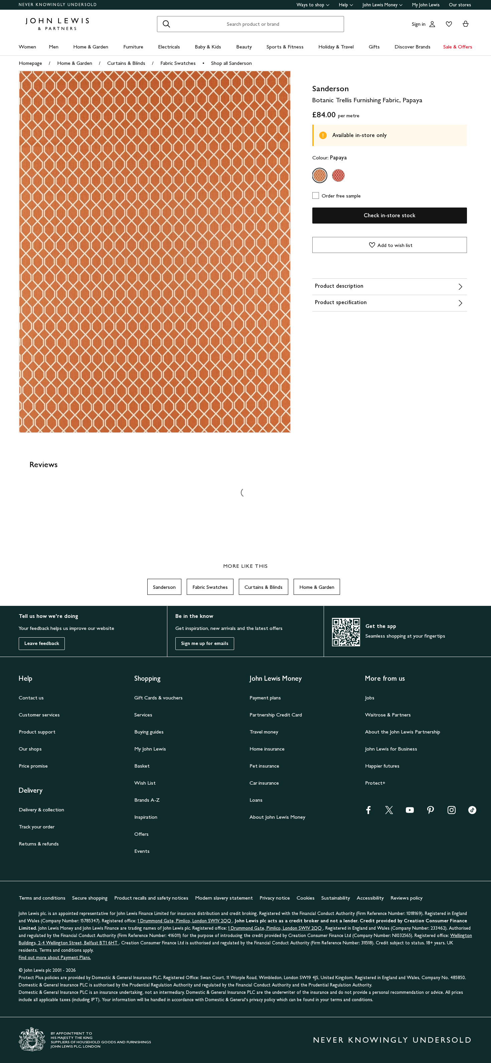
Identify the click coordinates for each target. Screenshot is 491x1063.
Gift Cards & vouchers (158, 697)
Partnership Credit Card (276, 714)
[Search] (166, 24)
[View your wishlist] (447, 24)
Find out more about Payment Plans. (55, 957)
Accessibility (370, 898)
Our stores (460, 5)
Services (143, 714)
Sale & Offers (457, 46)
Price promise (33, 766)
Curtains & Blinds (126, 63)
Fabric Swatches (178, 63)
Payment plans (265, 697)
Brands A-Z (147, 800)
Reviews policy (406, 898)
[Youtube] (410, 812)
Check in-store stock (389, 215)
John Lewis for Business (391, 749)
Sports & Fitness (285, 46)
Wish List (145, 783)
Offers (141, 834)
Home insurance (267, 749)
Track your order (36, 826)
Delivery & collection (41, 809)
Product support (37, 731)
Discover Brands (412, 46)
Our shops (30, 749)
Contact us (31, 697)
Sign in (419, 24)
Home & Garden (90, 46)
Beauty (244, 46)
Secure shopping (90, 898)
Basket (142, 766)
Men (53, 46)
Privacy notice (275, 898)
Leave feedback (41, 643)
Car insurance (264, 783)
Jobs (369, 697)
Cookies (306, 898)
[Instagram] (452, 812)
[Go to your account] (432, 24)
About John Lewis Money (277, 817)
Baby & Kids (208, 46)
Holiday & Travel (336, 46)
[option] (319, 175)
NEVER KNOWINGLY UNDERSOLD (58, 4)
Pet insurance (264, 766)
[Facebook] (368, 812)
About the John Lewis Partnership (402, 731)
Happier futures (382, 766)
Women (27, 46)
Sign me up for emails (204, 643)
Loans (256, 800)
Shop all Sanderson (231, 63)
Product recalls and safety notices (151, 898)
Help (343, 5)
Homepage (30, 63)
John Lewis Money (380, 5)
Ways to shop (310, 5)
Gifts (374, 46)
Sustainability (335, 898)
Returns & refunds (39, 843)
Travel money (264, 731)
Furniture (133, 46)
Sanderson (164, 587)
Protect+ (375, 783)
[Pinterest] (431, 812)
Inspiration (145, 817)
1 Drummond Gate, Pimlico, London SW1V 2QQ (185, 921)
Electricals (169, 46)
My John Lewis (426, 5)
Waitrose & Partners (388, 714)
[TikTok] (472, 812)
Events (142, 851)
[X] (389, 812)
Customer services (39, 714)
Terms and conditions (42, 898)
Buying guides (149, 731)
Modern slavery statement (224, 898)
